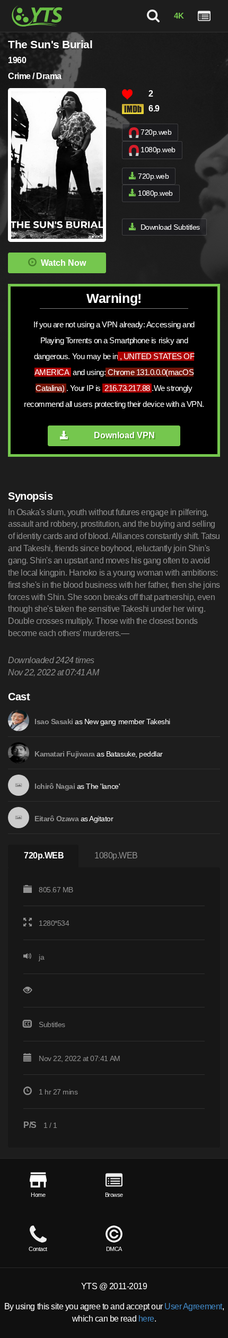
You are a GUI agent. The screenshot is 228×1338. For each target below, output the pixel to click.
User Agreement (193, 1306)
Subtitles (52, 1024)
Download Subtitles (170, 227)
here (146, 1318)
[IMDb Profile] (18, 720)
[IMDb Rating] (135, 109)
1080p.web (158, 149)
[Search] (153, 16)
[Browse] (204, 16)
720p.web (156, 132)
